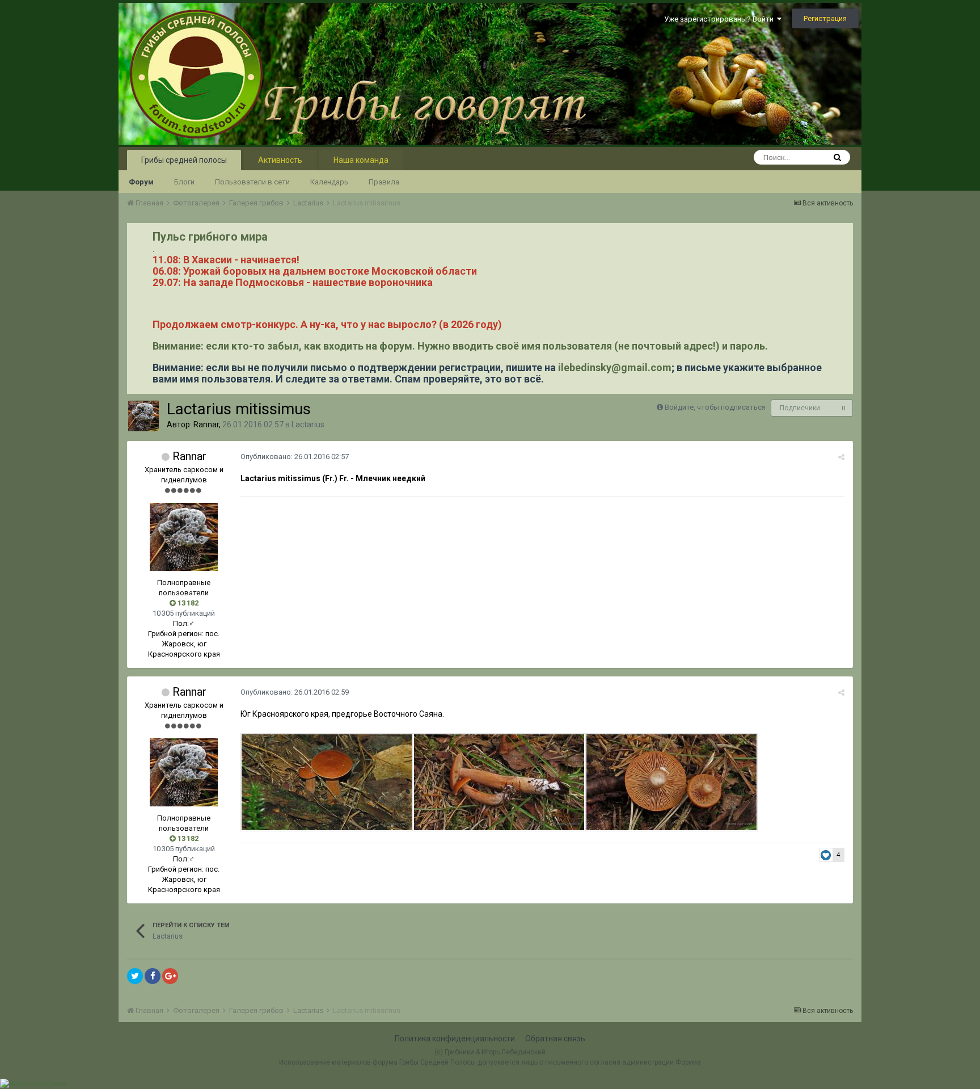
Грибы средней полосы (184, 160)
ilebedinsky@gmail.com (614, 367)
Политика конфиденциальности (455, 1038)
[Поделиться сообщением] (841, 457)
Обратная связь (555, 1038)
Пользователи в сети (252, 182)
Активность (280, 160)
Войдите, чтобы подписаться (715, 407)
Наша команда (360, 160)
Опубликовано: (294, 456)
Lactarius (308, 424)
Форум (141, 182)
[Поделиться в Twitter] (135, 976)
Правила (384, 182)
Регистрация (825, 18)
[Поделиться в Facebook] (152, 976)
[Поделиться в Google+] (170, 976)
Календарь (329, 182)
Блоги (184, 182)
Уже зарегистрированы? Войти (720, 19)
